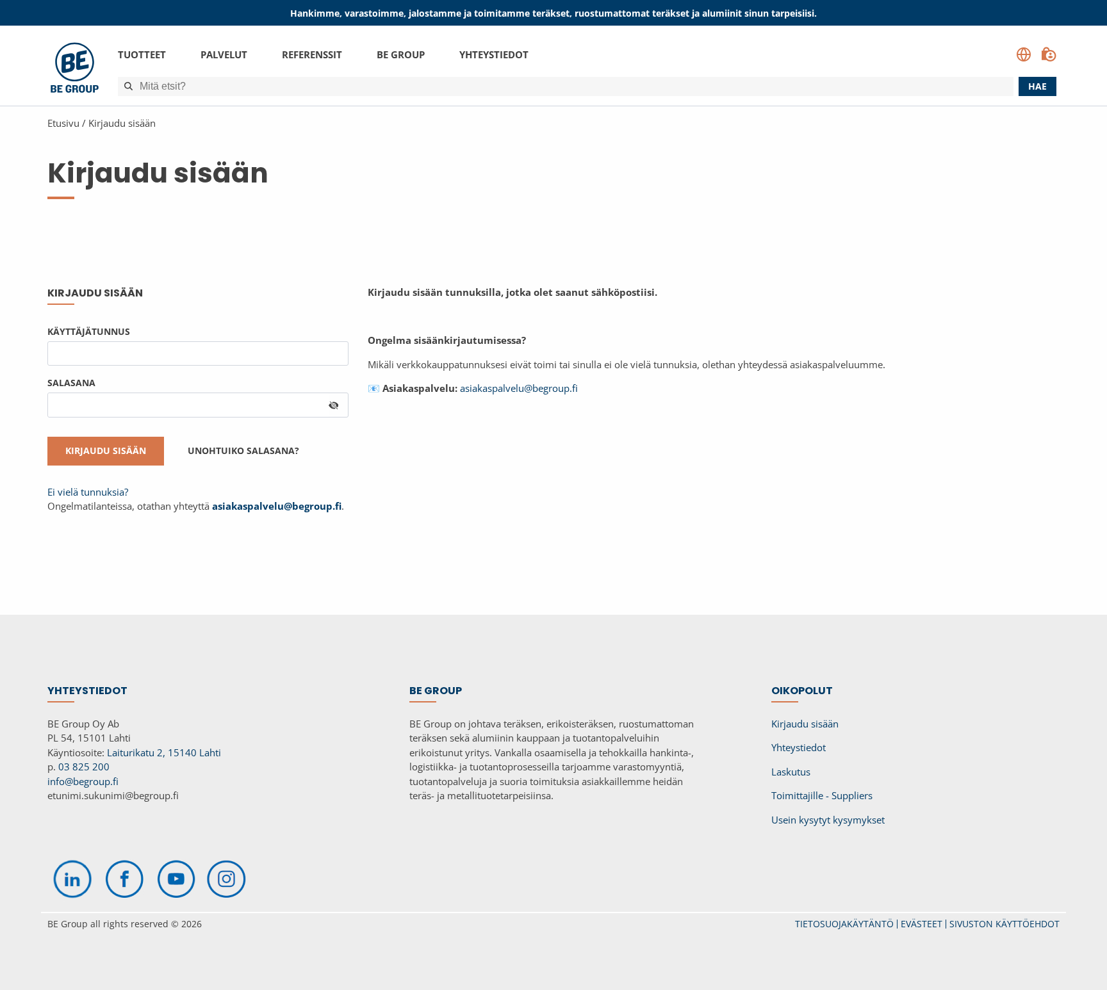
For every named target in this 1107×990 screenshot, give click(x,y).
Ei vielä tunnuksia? (87, 491)
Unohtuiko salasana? (243, 450)
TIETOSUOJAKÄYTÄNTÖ (844, 924)
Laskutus (790, 771)
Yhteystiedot (494, 54)
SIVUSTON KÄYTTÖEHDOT (1004, 924)
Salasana (71, 383)
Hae (1037, 86)
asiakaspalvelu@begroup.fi (519, 388)
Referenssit (312, 54)
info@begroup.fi (83, 781)
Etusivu (63, 123)
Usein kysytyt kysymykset (828, 819)
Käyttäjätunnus (88, 331)
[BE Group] (75, 69)
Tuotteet (142, 54)
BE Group (401, 54)
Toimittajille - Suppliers (822, 795)
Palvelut (224, 54)
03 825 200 (84, 766)
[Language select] (1023, 54)
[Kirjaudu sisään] (1048, 54)
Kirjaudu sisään (122, 123)
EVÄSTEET (921, 924)
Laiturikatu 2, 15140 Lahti (164, 752)
